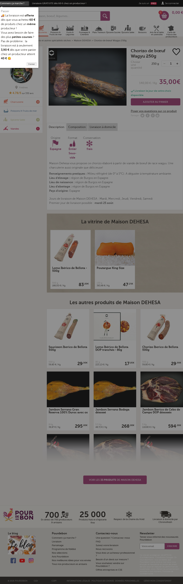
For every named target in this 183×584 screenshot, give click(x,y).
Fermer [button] (31, 64)
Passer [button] (5, 11)
